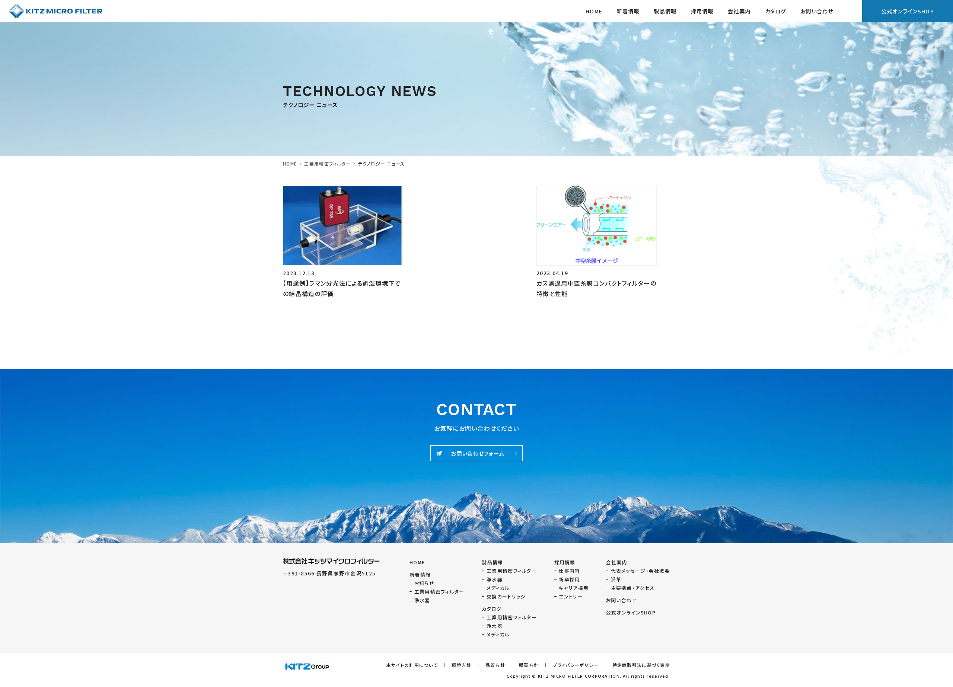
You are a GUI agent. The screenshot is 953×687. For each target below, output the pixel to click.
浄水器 (422, 600)
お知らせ (424, 583)
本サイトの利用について (412, 665)
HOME (594, 11)
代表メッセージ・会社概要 (640, 570)
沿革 (616, 579)
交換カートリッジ (506, 596)
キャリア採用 (574, 587)
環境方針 (461, 665)
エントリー (571, 596)
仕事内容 (569, 570)
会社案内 (616, 562)
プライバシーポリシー (576, 665)
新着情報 (627, 11)
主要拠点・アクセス (633, 587)
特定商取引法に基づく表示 (641, 665)
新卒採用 (569, 579)
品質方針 (495, 665)
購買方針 (529, 665)
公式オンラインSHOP (907, 11)
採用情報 (702, 11)
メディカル (498, 587)
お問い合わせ (817, 11)
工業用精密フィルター (327, 163)
